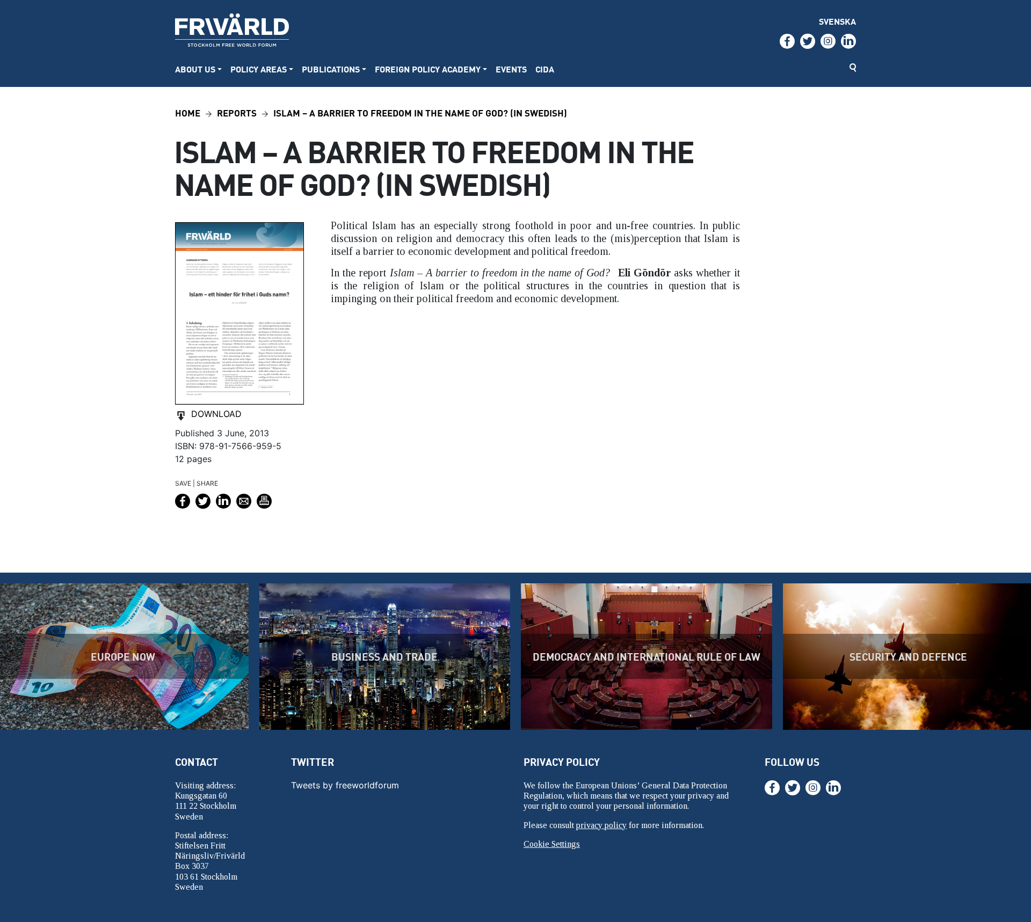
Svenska (837, 21)
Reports (237, 112)
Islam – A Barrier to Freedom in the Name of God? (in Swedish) (420, 112)
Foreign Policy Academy (428, 69)
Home (187, 112)
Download (216, 413)
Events (511, 69)
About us (195, 69)
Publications (331, 69)
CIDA (544, 69)
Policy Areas (258, 69)
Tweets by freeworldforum (345, 785)
